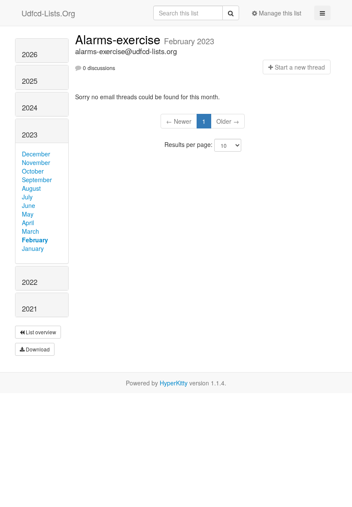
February (35, 239)
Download (37, 349)
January (33, 248)
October (33, 171)
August (31, 188)
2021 (29, 308)
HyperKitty (174, 383)
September (37, 179)
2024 (29, 107)
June (28, 205)
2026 (29, 54)
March (30, 231)
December (36, 154)
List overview (40, 332)
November (36, 162)
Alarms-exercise (119, 39)
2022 (29, 282)
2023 (29, 134)
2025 (29, 81)
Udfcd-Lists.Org (48, 12)
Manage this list (279, 13)
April (28, 222)
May (27, 214)
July (27, 196)
